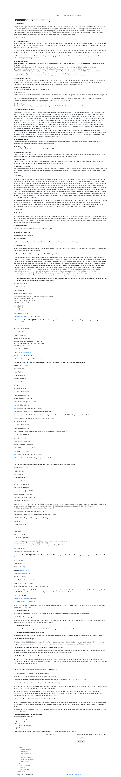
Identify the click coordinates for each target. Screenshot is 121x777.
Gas (64, 15)
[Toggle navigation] (17, 1)
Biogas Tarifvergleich (27, 759)
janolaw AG (72, 731)
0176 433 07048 (88, 3)
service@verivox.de (24, 573)
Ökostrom (24, 751)
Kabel (23, 767)
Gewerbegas (25, 761)
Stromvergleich (26, 749)
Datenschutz (69, 775)
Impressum (78, 775)
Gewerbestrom (26, 753)
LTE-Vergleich (25, 769)
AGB (15, 313)
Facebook (87, 191)
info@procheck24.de (24, 310)
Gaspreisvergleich (27, 757)
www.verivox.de (24, 570)
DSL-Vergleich (25, 765)
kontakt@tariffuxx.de (24, 352)
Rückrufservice (76, 15)
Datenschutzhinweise (20, 316)
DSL (68, 15)
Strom (58, 15)
